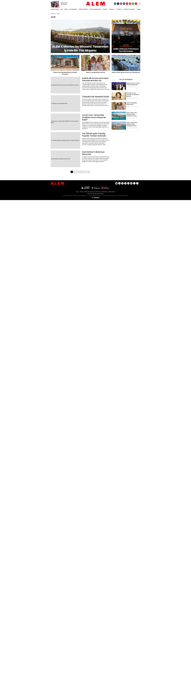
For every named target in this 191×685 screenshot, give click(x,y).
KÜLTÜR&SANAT (73, 9)
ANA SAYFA (53, 13)
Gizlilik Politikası (111, 191)
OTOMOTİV (119, 9)
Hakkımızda (86, 191)
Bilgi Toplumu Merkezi (95, 191)
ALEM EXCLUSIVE (55, 9)
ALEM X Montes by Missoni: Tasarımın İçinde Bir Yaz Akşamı (66, 20)
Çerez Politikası (104, 191)
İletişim (81, 191)
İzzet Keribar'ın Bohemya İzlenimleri (60, 151)
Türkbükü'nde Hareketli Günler (58, 96)
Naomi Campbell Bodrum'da (95, 55)
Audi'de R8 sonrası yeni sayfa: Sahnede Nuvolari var (64, 77)
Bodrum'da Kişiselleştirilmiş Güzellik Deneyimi (65, 55)
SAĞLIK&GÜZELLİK (83, 9)
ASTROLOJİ (112, 9)
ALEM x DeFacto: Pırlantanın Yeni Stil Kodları (123, 20)
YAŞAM (138, 9)
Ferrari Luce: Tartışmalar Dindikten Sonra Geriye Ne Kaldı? (65, 114)
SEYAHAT (105, 9)
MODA (66, 9)
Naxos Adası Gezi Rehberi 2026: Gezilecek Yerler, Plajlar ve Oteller (126, 123)
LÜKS (61, 9)
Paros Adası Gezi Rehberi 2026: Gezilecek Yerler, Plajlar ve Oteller (126, 113)
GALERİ (58, 13)
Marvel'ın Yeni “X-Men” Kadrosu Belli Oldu (122, 83)
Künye (77, 191)
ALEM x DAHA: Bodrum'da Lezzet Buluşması (126, 55)
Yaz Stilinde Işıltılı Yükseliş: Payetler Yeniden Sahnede (64, 133)
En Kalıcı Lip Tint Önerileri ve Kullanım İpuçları (123, 92)
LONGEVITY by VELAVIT (129, 9)
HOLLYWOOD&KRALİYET (95, 9)
